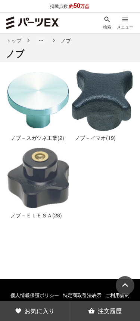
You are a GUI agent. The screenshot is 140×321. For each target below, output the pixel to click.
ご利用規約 (117, 295)
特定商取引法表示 (82, 295)
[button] (41, 40)
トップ (14, 40)
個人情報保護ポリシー (34, 295)
